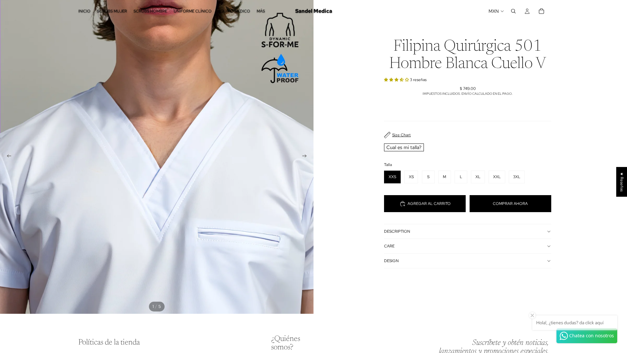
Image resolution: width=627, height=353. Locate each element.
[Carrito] (541, 11)
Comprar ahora (510, 203)
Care (389, 246)
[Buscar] (513, 11)
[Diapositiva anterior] (7, 157)
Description (397, 231)
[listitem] (260, 11)
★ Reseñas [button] (621, 182)
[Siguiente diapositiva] (306, 157)
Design (391, 260)
